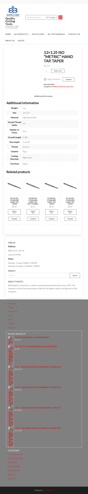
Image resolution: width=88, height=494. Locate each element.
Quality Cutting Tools (10, 21)
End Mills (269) (14, 466)
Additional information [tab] (43, 96)
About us (10, 40)
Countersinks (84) (15, 458)
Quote (21, 40)
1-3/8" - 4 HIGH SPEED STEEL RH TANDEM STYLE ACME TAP (37, 387)
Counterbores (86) (15, 454)
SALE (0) (11, 474)
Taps (71, 86)
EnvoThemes (48, 490)
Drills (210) (12, 462)
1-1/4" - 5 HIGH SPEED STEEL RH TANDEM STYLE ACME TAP (37, 408)
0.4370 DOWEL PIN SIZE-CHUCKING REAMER (32, 337)
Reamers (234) (14, 470)
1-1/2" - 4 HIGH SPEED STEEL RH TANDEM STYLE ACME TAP (37, 367)
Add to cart (58, 71)
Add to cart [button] (14, 212)
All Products (21, 34)
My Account (38, 34)
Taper (68, 86)
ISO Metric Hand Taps (59, 86)
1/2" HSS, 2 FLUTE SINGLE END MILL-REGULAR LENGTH (36, 346)
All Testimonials (56, 34)
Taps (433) (12, 478)
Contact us (74, 34)
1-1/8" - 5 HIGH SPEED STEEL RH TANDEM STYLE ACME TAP (37, 428)
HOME (8, 34)
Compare (68, 79)
